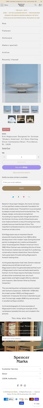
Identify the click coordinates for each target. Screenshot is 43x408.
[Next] (39, 83)
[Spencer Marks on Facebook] (17, 386)
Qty (3, 153)
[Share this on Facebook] (18, 197)
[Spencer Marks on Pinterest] (21, 386)
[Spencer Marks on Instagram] (24, 386)
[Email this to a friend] (29, 197)
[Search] (36, 5)
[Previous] (3, 83)
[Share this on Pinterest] (24, 197)
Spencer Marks (13, 392)
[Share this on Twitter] (13, 197)
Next (25, 10)
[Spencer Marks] (21, 5)
